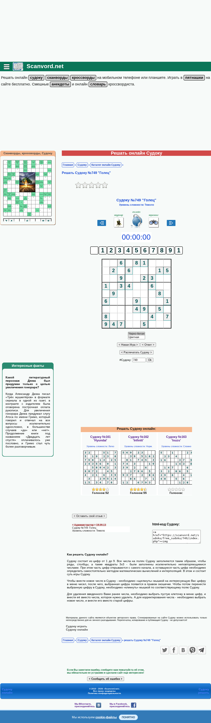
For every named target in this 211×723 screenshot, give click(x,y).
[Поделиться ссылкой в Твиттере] (165, 650)
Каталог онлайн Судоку (105, 164)
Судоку (82, 164)
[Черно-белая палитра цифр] (136, 334)
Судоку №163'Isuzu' (176, 438)
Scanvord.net (45, 66)
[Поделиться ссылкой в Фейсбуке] (174, 650)
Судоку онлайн (77, 629)
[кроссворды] (83, 78)
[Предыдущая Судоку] (102, 225)
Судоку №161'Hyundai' (100, 438)
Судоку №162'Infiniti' (138, 438)
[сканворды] (57, 78)
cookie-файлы (106, 717)
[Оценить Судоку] (100, 490)
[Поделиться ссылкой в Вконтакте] (183, 650)
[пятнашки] (194, 78)
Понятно (128, 717)
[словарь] (98, 84)
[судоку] (36, 78)
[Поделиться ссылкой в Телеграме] (202, 650)
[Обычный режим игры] (136, 227)
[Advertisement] (105, 31)
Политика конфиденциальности (104, 693)
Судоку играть (76, 626)
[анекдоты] (60, 84)
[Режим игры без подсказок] (119, 227)
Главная (68, 164)
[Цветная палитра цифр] (136, 337)
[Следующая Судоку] (171, 225)
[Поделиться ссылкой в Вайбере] (192, 650)
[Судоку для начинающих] (154, 227)
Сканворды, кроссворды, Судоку (28, 153)
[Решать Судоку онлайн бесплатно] (17, 69)
